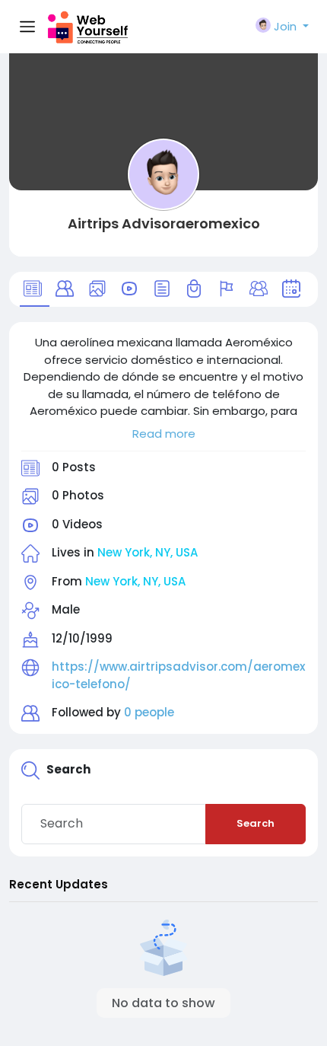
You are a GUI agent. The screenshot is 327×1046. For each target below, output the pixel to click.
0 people (149, 712)
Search (256, 823)
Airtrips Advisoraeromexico (164, 223)
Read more (163, 434)
